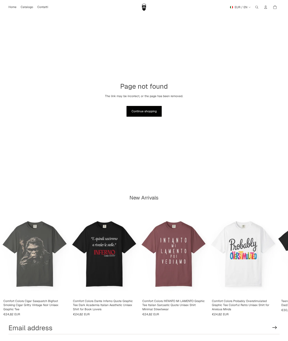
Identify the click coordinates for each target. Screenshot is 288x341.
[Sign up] (275, 328)
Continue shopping (144, 111)
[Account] (265, 7)
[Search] (256, 7)
